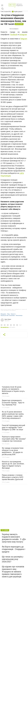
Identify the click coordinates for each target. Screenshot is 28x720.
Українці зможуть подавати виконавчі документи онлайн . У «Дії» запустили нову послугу (14, 538)
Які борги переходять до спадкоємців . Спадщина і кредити (13, 549)
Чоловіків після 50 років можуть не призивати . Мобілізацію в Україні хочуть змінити (13, 390)
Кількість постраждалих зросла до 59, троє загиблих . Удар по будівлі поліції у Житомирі (13, 465)
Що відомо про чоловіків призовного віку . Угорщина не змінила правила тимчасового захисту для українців (13, 571)
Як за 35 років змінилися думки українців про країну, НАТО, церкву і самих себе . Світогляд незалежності (13, 415)
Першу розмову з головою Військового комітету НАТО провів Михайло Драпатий (12, 477)
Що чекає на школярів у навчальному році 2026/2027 (12, 559)
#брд (8, 314)
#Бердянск (3, 314)
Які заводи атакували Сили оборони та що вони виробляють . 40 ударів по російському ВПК (12, 451)
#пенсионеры (19, 315)
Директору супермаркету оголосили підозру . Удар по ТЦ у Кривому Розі (13, 402)
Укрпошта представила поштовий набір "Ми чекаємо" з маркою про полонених (14, 439)
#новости (13, 314)
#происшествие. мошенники (8, 315)
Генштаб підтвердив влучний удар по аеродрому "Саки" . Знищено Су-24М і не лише (13, 427)
